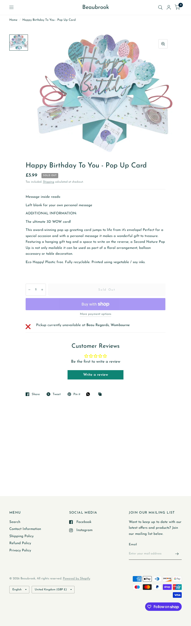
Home (13, 19)
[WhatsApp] (89, 394)
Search (14, 522)
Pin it (76, 394)
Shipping (48, 182)
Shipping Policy (21, 536)
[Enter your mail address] (177, 554)
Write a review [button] (95, 375)
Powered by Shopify (76, 578)
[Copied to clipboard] (101, 394)
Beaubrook (95, 7)
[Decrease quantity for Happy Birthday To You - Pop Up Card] (29, 290)
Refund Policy (20, 543)
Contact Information (25, 529)
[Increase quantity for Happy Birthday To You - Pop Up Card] (42, 290)
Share (36, 394)
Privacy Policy (20, 550)
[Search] (160, 7)
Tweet (57, 394)
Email (133, 544)
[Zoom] (163, 44)
